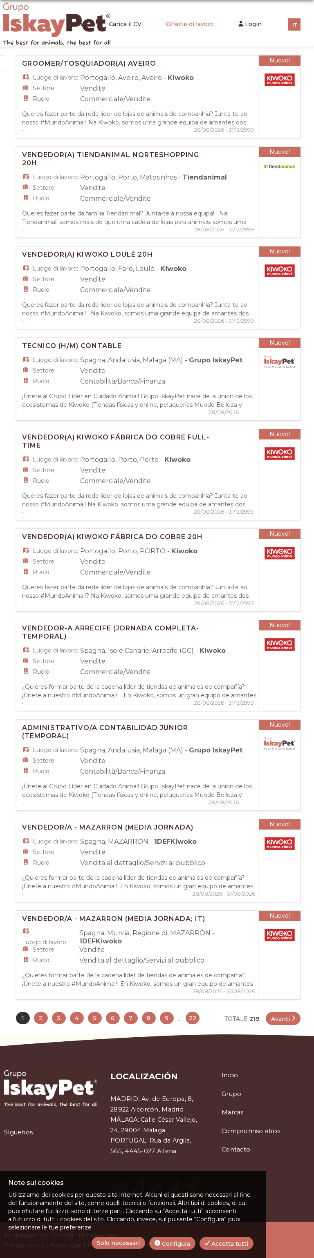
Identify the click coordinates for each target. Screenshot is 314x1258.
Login (252, 24)
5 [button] (94, 1018)
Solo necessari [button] (118, 1243)
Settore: (44, 88)
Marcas (233, 1112)
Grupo (231, 1094)
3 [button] (59, 1018)
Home (75, 24)
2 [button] (41, 1018)
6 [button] (112, 1018)
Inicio (230, 1075)
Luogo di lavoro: (55, 77)
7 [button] (130, 1018)
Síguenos (18, 1132)
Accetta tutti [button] (229, 1243)
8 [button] (148, 1018)
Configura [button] (175, 1243)
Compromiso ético (251, 1131)
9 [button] (166, 1018)
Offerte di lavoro (190, 24)
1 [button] (23, 1018)
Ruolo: (42, 98)
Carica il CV (125, 24)
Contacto (236, 1149)
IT (295, 25)
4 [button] (76, 1018)
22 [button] (192, 1018)
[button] (283, 1018)
